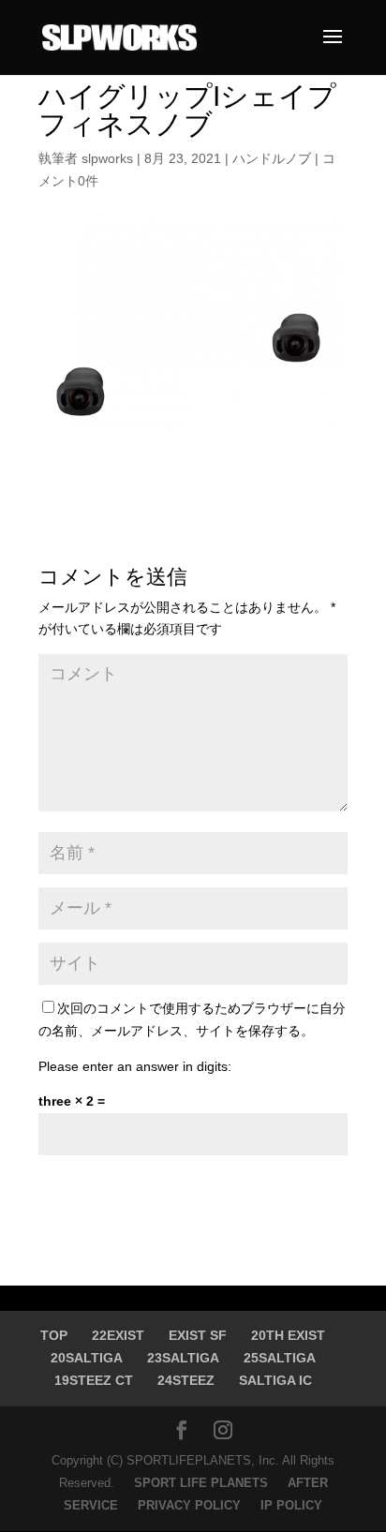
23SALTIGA (183, 1357)
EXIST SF (198, 1335)
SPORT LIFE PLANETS (203, 1483)
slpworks (107, 158)
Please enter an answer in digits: (134, 1066)
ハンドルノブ (271, 158)
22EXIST (118, 1335)
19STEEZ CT (93, 1380)
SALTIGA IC (275, 1380)
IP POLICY (291, 1505)
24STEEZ (186, 1380)
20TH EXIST (288, 1335)
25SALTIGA (280, 1357)
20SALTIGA (87, 1357)
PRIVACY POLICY (191, 1505)
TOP (53, 1335)
